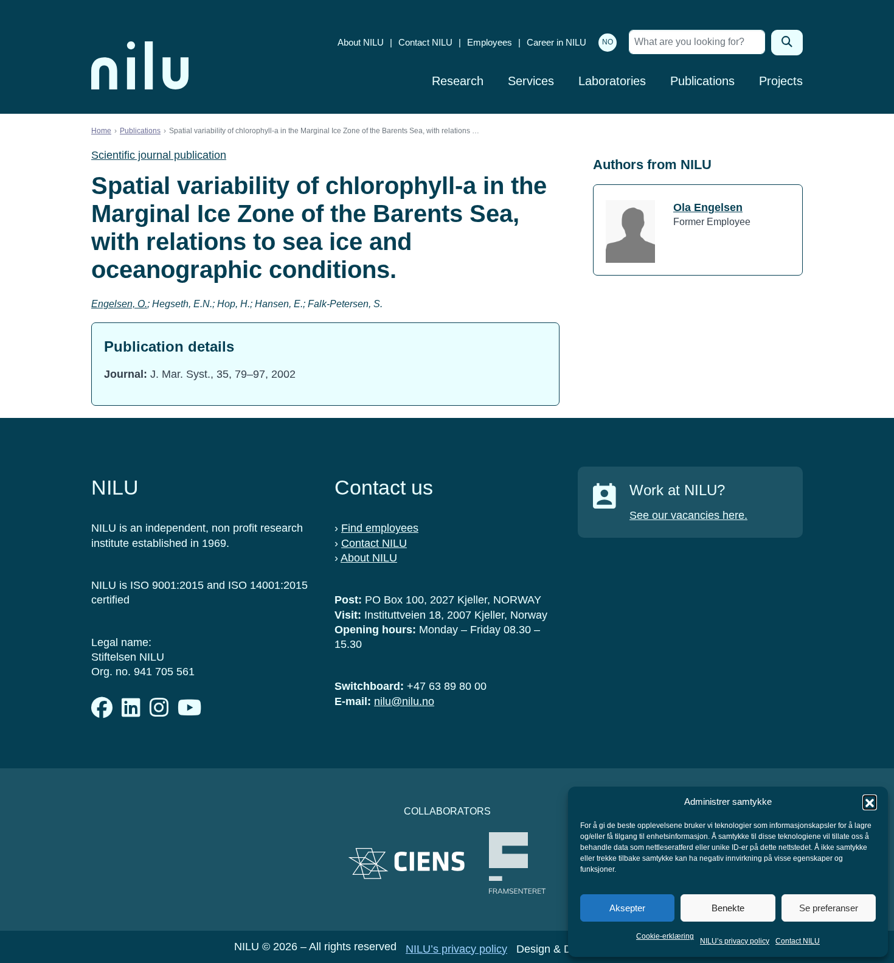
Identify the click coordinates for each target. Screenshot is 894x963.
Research (457, 81)
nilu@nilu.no (404, 701)
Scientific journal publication (158, 155)
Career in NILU (556, 42)
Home (101, 131)
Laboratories (612, 81)
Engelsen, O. (119, 304)
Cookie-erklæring (665, 936)
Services (531, 81)
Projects (781, 81)
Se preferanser (828, 908)
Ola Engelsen (708, 207)
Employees (489, 42)
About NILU (361, 42)
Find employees (379, 528)
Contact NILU (797, 941)
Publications (702, 81)
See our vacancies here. (688, 515)
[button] (870, 802)
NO (607, 42)
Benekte (728, 908)
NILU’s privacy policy (734, 941)
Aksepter (627, 908)
